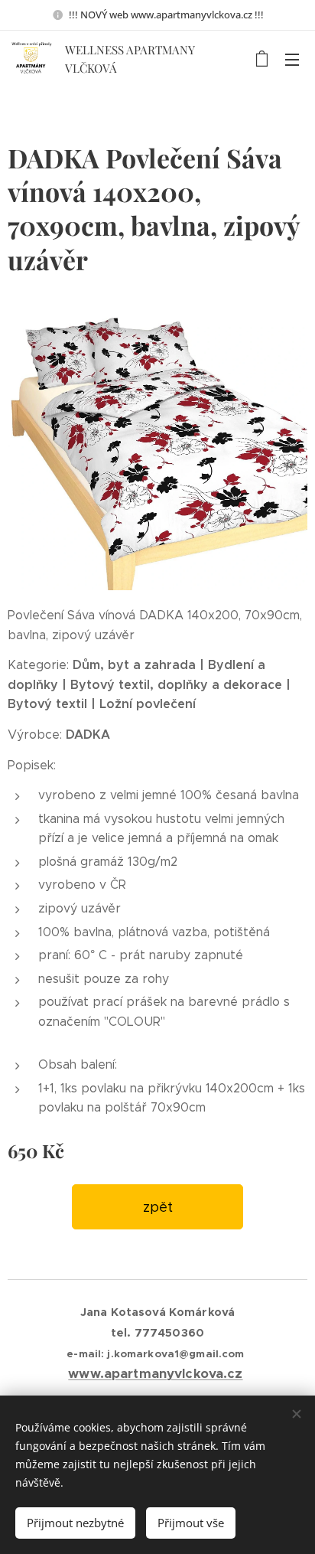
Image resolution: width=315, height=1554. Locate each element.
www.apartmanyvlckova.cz (155, 1374)
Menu (292, 59)
